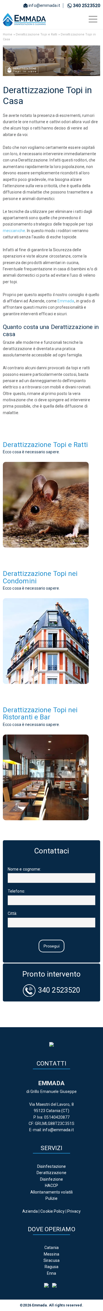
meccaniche (14, 230)
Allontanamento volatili (51, 1192)
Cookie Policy (52, 1211)
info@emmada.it (44, 5)
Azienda (30, 1211)
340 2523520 (86, 5)
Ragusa (52, 1266)
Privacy (74, 1211)
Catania (51, 1247)
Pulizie (51, 1198)
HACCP (51, 1185)
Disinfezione (51, 1179)
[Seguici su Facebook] (47, 1286)
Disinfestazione (51, 1166)
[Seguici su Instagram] (55, 1286)
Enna (51, 1273)
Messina (51, 1254)
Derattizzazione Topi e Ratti (37, 34)
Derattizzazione (51, 1172)
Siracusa (51, 1260)
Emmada (66, 301)
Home (7, 34)
